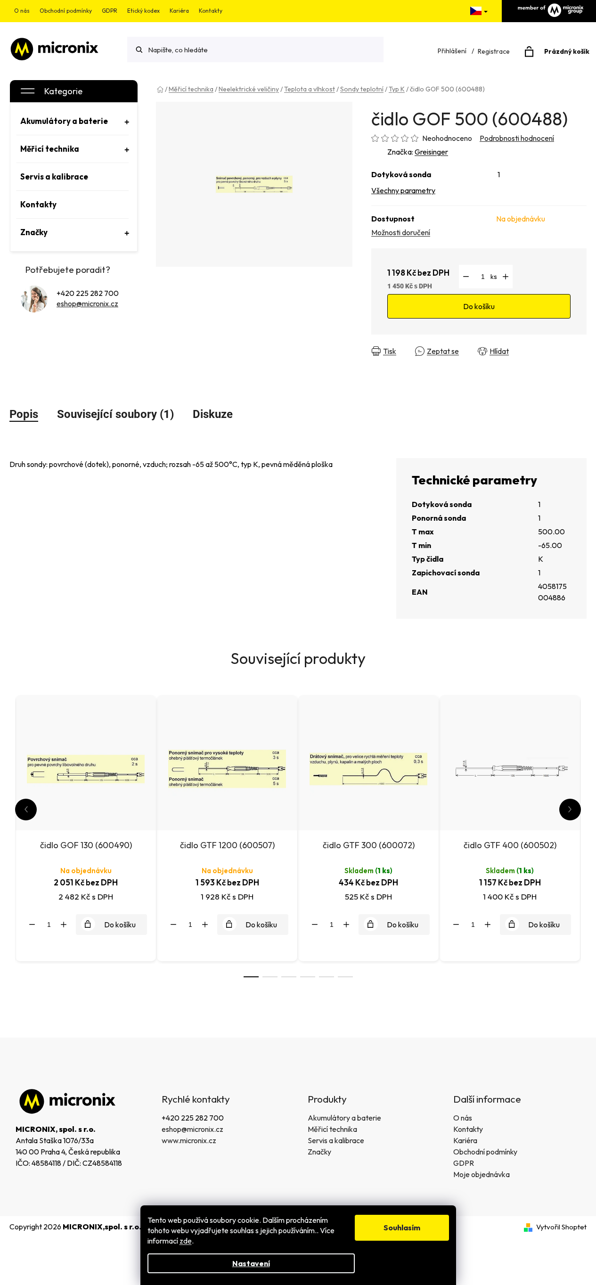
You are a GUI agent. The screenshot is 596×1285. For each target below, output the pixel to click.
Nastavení (251, 1263)
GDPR (109, 10)
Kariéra (179, 10)
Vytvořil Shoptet (561, 1226)
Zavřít (535, 351)
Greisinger (431, 151)
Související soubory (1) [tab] (115, 414)
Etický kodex (143, 10)
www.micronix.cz (189, 1140)
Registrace (494, 51)
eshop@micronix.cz (87, 303)
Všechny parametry (403, 190)
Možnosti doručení (400, 232)
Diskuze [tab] (213, 414)
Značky (319, 1151)
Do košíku (479, 306)
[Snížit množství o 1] (466, 276)
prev (26, 809)
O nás (22, 10)
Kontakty (210, 10)
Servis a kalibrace (336, 1140)
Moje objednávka (481, 1174)
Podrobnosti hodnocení (517, 138)
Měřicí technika (332, 1129)
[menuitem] (72, 121)
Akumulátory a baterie (344, 1117)
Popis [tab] (23, 414)
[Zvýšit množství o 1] (505, 276)
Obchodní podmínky (66, 10)
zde (186, 1240)
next (570, 809)
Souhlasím (402, 1227)
